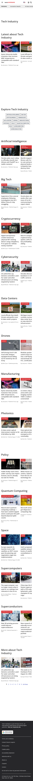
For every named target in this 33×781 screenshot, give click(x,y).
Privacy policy (5, 746)
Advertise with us (6, 756)
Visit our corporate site (14, 727)
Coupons (4, 763)
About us (4, 760)
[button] (31, 2)
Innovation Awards (15, 6)
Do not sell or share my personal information (14, 770)
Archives (25, 684)
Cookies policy (5, 749)
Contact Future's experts (8, 742)
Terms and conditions (8, 738)
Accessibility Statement (8, 753)
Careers (4, 767)
